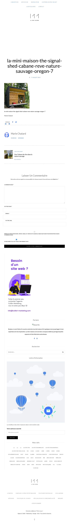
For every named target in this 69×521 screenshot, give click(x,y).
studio (23, 464)
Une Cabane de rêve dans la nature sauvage (23, 155)
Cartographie (31, 6)
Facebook (13, 138)
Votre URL (8, 220)
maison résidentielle (20, 457)
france (26, 454)
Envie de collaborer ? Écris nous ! (34, 511)
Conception (14, 2)
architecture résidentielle (51, 447)
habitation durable (53, 454)
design (52, 451)
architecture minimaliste (38, 447)
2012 (14, 447)
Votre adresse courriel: (14, 428)
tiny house (38, 464)
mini (44, 457)
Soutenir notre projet (49, 2)
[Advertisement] (34, 38)
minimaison (58, 457)
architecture (26, 447)
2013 (17, 447)
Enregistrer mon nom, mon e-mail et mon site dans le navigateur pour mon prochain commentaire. (31, 234)
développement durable (13, 454)
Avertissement (36, 503)
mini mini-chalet (30, 461)
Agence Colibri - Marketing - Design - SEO (29, 513)
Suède (32, 464)
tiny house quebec (47, 464)
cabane (32, 451)
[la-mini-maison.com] (34, 17)
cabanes (37, 451)
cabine (42, 451)
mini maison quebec (21, 461)
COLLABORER (59, 493)
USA (54, 464)
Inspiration (35, 2)
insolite (61, 454)
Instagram (21, 138)
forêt (22, 454)
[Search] (62, 352)
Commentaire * (9, 184)
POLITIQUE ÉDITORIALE (46, 493)
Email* (7, 213)
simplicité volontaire (15, 464)
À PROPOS (10, 493)
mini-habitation (50, 457)
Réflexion (24, 2)
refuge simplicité (58, 461)
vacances (59, 464)
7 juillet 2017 (36, 77)
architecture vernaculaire (18, 451)
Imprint (60, 498)
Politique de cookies (24, 498)
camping (48, 451)
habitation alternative (41, 454)
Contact (41, 6)
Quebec (45, 461)
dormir (58, 451)
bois (28, 451)
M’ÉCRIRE (11, 498)
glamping (32, 454)
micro (32, 457)
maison (12, 457)
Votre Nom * (8, 206)
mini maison (12, 461)
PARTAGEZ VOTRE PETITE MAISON (26, 493)
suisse (28, 464)
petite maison (39, 461)
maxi (28, 457)
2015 (20, 447)
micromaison (38, 457)
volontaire (35, 468)
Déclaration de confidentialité (44, 498)
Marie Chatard (18, 133)
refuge (50, 461)
